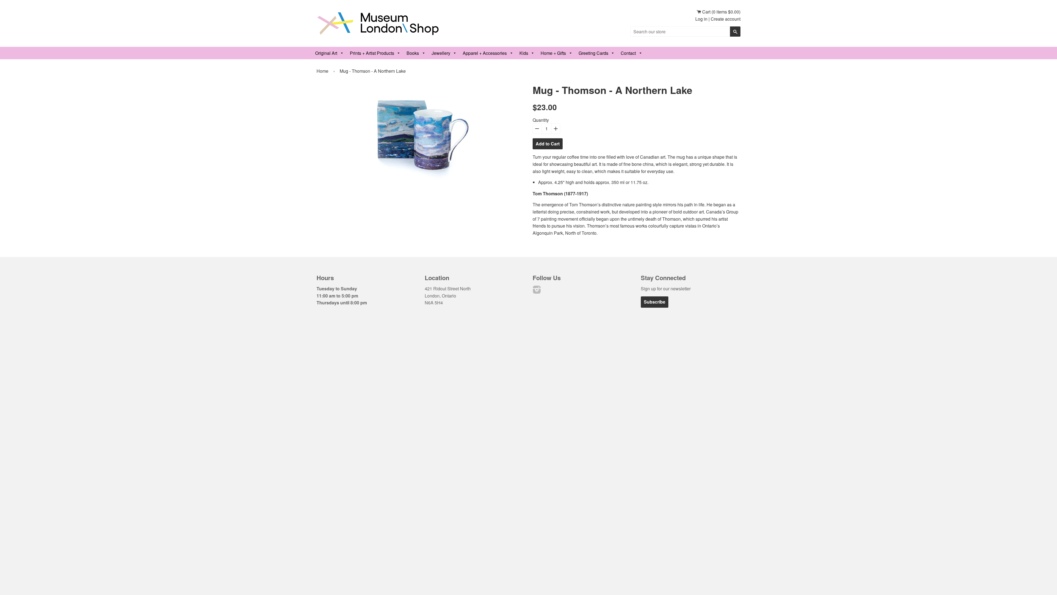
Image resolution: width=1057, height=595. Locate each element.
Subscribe (654, 302)
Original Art (326, 53)
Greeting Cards (594, 53)
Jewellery (441, 53)
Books (413, 53)
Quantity (541, 120)
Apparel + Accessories (485, 53)
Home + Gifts (554, 53)
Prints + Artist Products (372, 53)
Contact (629, 53)
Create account (725, 19)
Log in (701, 19)
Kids (524, 53)
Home (322, 71)
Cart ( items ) (720, 12)
